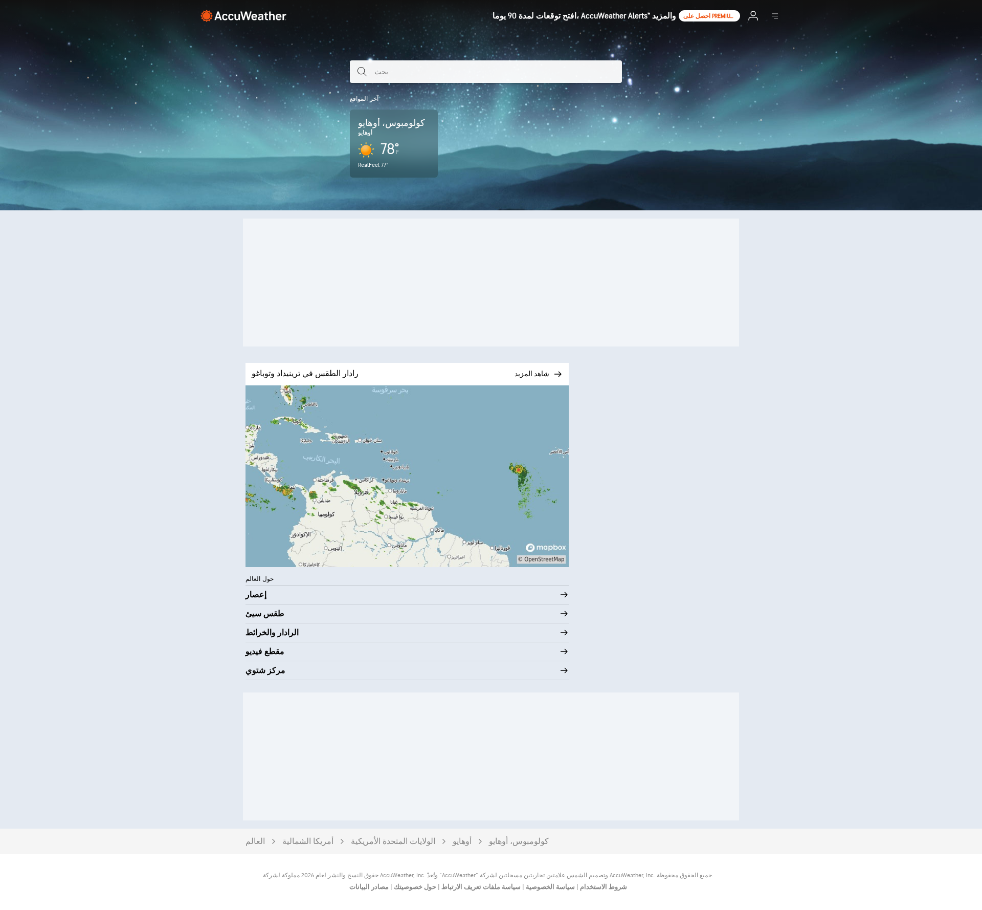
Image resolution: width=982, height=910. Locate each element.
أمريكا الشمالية (307, 842)
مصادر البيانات (369, 887)
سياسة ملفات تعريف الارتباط (480, 887)
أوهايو (462, 842)
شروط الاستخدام (602, 887)
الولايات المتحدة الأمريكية (393, 842)
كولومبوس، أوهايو (519, 842)
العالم (255, 842)
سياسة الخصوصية (549, 887)
